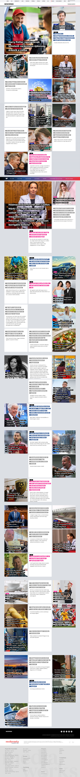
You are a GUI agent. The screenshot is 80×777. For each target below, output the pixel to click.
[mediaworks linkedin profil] (73, 742)
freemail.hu (61, 759)
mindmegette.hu (44, 759)
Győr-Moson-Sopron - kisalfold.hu (11, 761)
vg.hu (24, 769)
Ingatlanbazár (59, 1)
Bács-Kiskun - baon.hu (9, 750)
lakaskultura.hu (44, 753)
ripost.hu (61, 748)
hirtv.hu (24, 761)
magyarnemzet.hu (26, 758)
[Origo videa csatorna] (69, 731)
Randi (53, 1)
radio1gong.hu (62, 770)
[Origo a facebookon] (61, 731)
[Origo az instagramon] (66, 731)
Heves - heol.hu (8, 764)
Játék (65, 1)
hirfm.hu (61, 772)
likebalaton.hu (44, 756)
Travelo (38, 1)
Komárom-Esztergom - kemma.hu (11, 767)
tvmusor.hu (43, 767)
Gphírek (43, 1)
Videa (22, 1)
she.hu (60, 753)
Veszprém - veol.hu (27, 750)
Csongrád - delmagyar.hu (10, 756)
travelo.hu (43, 761)
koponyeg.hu (61, 761)
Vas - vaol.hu (25, 748)
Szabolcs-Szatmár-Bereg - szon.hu (12, 771)
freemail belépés (71, 4)
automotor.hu (43, 752)
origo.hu (24, 762)
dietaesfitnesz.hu (44, 762)
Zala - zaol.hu (26, 751)
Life (11, 1)
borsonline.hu (44, 773)
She (48, 1)
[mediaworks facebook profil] (70, 742)
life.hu (60, 751)
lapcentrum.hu (62, 764)
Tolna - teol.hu (8, 773)
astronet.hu (43, 750)
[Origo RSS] (71, 731)
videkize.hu (43, 765)
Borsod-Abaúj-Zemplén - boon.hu (11, 755)
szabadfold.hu (26, 759)
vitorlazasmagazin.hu (45, 764)
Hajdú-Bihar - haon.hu (9, 762)
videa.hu (61, 762)
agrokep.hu (25, 770)
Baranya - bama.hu (9, 752)
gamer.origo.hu (44, 755)
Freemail (33, 1)
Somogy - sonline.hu (9, 770)
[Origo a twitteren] (64, 731)
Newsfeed (27, 1)
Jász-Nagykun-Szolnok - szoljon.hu (12, 765)
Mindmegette (17, 1)
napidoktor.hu (44, 758)
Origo (8, 1)
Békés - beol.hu (8, 753)
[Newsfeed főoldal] (9, 731)
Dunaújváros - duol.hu (9, 758)
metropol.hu (61, 750)
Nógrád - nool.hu (8, 768)
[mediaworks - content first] (12, 742)
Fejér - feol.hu (8, 759)
